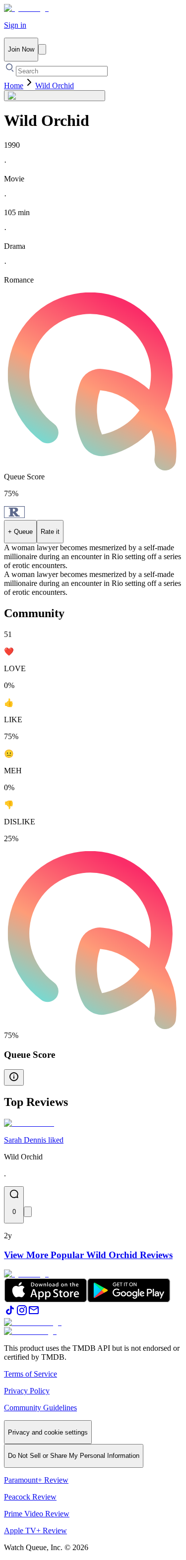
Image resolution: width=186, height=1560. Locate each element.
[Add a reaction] (28, 1212)
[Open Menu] (42, 49)
